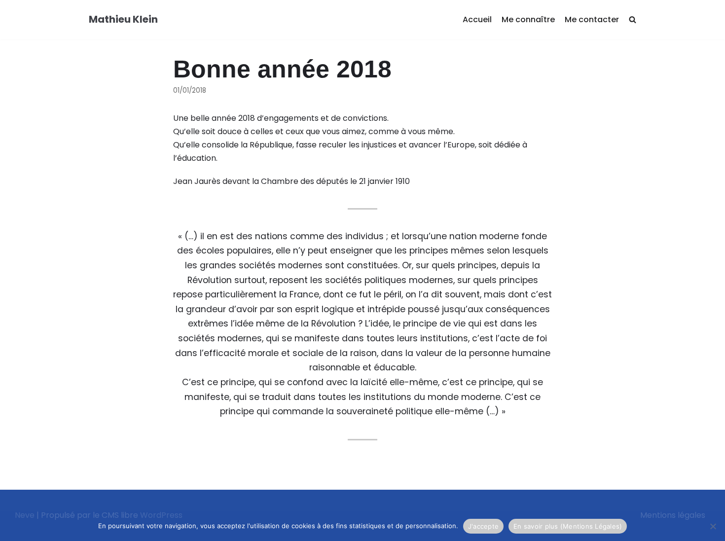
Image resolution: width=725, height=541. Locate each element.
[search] (632, 20)
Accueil (477, 19)
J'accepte (483, 526)
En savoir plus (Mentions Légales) (567, 526)
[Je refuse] (713, 526)
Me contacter (592, 19)
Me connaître (528, 19)
